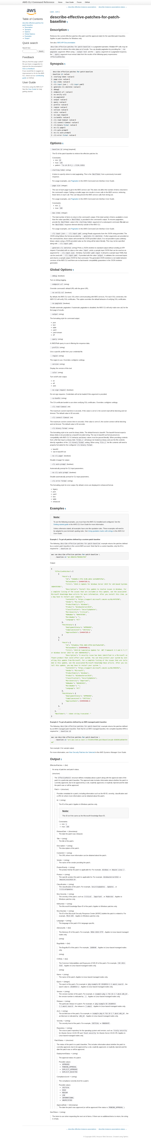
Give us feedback (28, 68)
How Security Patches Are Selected (82, 752)
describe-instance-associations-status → (113, 7)
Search (41, 51)
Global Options (30, 34)
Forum (79, 2)
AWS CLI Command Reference (38, 2)
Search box (26, 48)
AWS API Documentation (66, 43)
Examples (28, 36)
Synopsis (28, 29)
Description (28, 27)
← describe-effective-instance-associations (81, 7)
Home (60, 2)
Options (27, 32)
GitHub (87, 2)
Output (27, 38)
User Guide (70, 2)
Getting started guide (61, 524)
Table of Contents (32, 18)
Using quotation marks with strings (100, 531)
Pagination (75, 181)
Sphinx (125, 1136)
